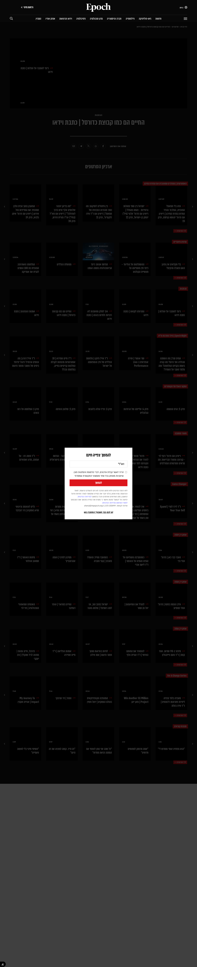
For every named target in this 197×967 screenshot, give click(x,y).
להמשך (98, 483)
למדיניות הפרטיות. (84, 496)
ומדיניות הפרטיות (109, 503)
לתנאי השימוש (121, 503)
